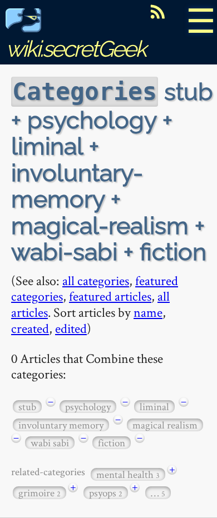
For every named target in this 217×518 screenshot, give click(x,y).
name (148, 312)
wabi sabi (50, 442)
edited (71, 328)
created (30, 328)
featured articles (110, 296)
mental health (128, 474)
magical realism (165, 425)
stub (27, 406)
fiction (111, 442)
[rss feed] (157, 12)
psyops (105, 492)
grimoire (39, 492)
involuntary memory (60, 425)
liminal (154, 406)
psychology (88, 406)
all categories (95, 280)
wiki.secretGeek (76, 49)
